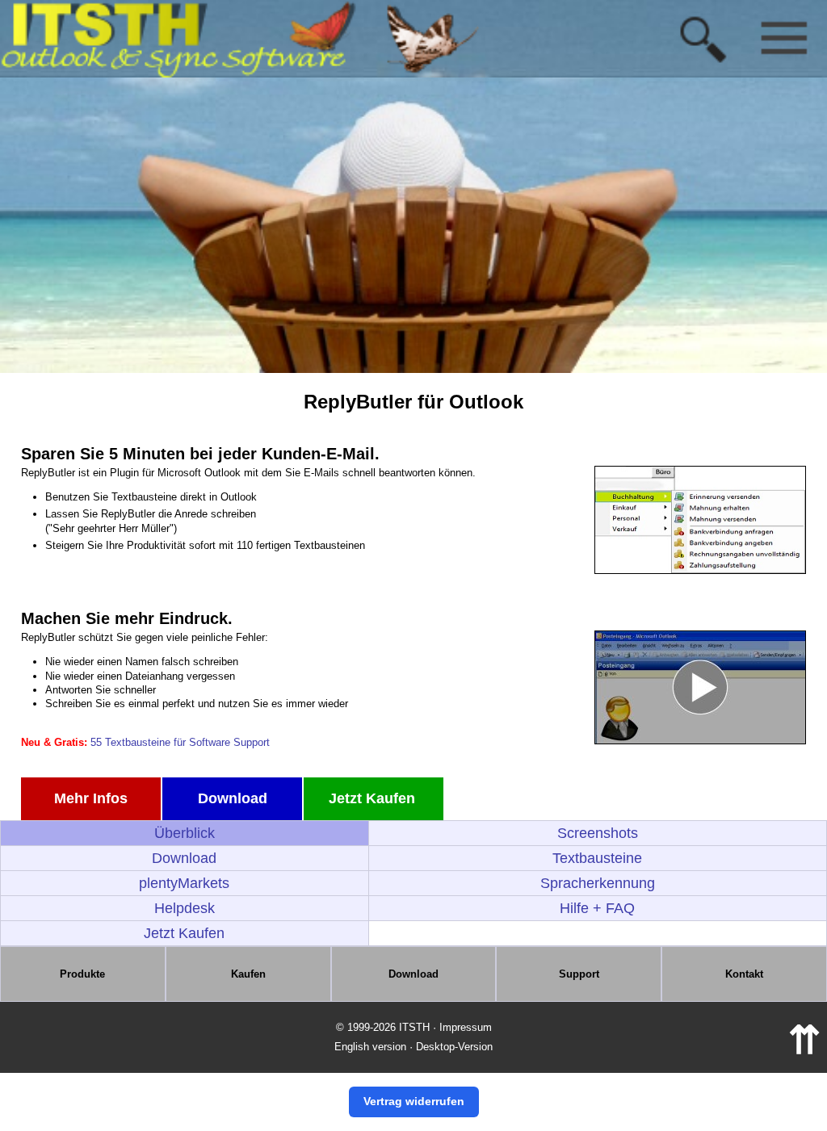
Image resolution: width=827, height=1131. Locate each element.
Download (232, 798)
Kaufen (248, 974)
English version (370, 1047)
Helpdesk (184, 908)
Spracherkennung (597, 883)
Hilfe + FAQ (597, 908)
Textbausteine (597, 858)
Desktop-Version (454, 1047)
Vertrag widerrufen (413, 1101)
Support (579, 974)
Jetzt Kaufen (374, 798)
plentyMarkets (184, 883)
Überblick (184, 833)
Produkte (82, 974)
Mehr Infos (91, 798)
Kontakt (744, 974)
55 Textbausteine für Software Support (180, 742)
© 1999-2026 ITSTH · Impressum (414, 1027)
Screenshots (597, 833)
